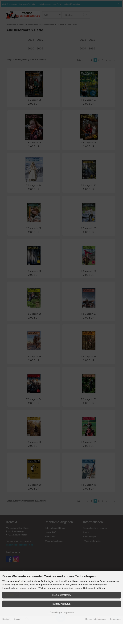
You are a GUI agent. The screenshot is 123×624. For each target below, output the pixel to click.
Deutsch (6, 619)
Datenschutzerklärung (95, 619)
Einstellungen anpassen (61, 612)
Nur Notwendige (61, 604)
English (17, 619)
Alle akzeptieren (61, 595)
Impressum (115, 619)
